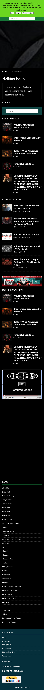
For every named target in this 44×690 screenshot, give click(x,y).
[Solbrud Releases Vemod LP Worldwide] (7, 248)
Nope (18, 13)
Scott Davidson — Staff (10, 523)
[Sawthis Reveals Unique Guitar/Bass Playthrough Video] (7, 261)
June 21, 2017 (19, 268)
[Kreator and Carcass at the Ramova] (7, 140)
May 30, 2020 (18, 227)
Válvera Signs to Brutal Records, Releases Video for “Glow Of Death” (26, 221)
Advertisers (6, 543)
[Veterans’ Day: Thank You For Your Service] (7, 207)
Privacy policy (28, 13)
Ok (12, 13)
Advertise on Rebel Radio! (11, 539)
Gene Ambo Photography (11, 586)
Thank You (6, 610)
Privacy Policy (7, 594)
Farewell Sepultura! (23, 164)
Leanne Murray (7, 519)
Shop (4, 606)
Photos (5, 582)
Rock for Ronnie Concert (26, 234)
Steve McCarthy (8, 531)
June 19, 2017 (18, 252)
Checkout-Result (8, 559)
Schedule (5, 535)
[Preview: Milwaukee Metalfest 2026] (7, 127)
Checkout (5, 555)
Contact (5, 563)
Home (4, 570)
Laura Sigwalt (7, 515)
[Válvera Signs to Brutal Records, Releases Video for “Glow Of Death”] (7, 220)
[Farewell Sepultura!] (7, 166)
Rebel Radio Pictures (9, 590)
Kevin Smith (6, 511)
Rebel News (6, 641)
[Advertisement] (22, 44)
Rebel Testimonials (8, 598)
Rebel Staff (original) (9, 496)
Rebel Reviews (7, 648)
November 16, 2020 (20, 237)
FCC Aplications (7, 567)
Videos (4, 614)
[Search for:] (22, 18)
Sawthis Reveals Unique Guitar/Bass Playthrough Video (26, 262)
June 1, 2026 (18, 130)
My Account (6, 578)
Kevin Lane (6, 507)
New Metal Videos (8, 622)
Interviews (6, 575)
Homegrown (6, 645)
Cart (3, 547)
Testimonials (6, 656)
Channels (5, 551)
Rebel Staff (6, 492)
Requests (5, 602)
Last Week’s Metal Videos (11, 618)
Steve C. (5, 527)
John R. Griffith (7, 504)
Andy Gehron (7, 500)
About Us (5, 488)
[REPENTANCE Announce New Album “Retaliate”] (7, 153)
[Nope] (41, 8)
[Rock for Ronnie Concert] (7, 236)
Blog (4, 638)
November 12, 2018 (20, 211)
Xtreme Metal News (8, 652)
